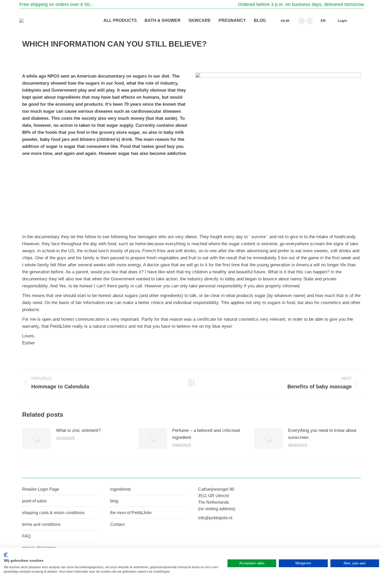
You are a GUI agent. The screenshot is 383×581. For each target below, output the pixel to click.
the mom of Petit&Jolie (131, 512)
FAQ (26, 536)
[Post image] (36, 438)
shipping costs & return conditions (53, 512)
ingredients (120, 489)
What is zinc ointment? (78, 430)
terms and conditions (41, 524)
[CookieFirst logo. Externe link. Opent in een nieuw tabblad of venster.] (6, 555)
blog (114, 501)
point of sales (34, 501)
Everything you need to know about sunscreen (322, 434)
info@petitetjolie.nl (215, 518)
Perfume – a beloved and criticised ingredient (206, 434)
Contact (117, 524)
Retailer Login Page (40, 489)
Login (342, 21)
